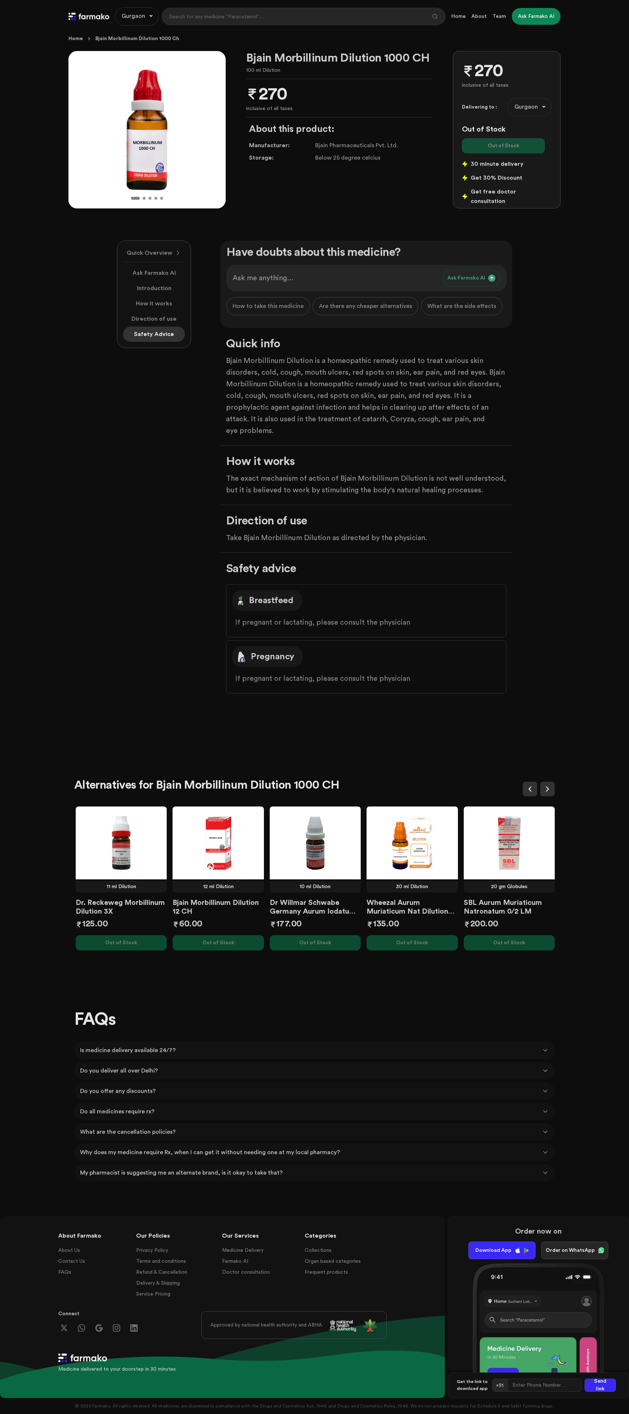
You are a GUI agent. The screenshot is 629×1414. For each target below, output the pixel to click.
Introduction (154, 288)
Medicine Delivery (243, 1250)
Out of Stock (503, 145)
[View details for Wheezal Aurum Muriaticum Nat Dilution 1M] (412, 842)
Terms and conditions (161, 1261)
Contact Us (71, 1261)
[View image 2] (144, 198)
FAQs (64, 1272)
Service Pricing (153, 1294)
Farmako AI (235, 1261)
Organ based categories (333, 1261)
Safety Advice (154, 334)
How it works (154, 303)
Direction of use (154, 319)
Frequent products (326, 1272)
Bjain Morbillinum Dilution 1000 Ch (137, 38)
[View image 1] (135, 198)
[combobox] (137, 16)
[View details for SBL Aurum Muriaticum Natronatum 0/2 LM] (509, 842)
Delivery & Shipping (158, 1283)
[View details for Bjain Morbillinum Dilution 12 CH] (218, 842)
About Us (69, 1250)
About (479, 16)
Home (458, 16)
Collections (318, 1250)
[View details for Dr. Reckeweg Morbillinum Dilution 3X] (121, 842)
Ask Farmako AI (154, 273)
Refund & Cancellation (161, 1272)
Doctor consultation (246, 1272)
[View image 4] (155, 198)
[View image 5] (161, 198)
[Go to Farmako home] (88, 16)
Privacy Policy (152, 1250)
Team (499, 16)
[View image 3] (150, 198)
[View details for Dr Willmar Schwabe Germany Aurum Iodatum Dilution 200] (315, 842)
